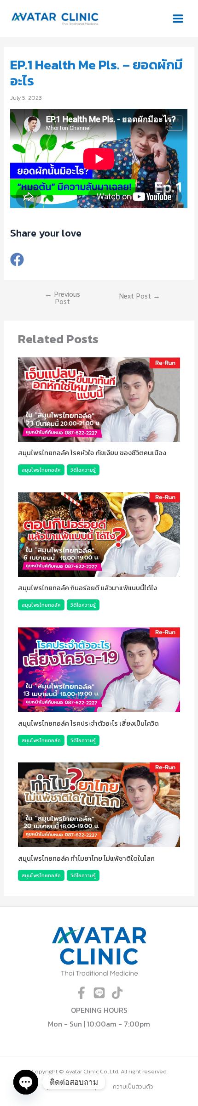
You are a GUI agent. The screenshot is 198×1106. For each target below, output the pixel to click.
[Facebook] (17, 260)
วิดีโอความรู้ (83, 470)
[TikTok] (117, 993)
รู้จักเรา (54, 1086)
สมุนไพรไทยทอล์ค (41, 470)
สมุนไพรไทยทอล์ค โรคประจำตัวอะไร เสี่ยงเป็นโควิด (88, 723)
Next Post (139, 295)
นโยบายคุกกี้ (88, 1086)
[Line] (99, 993)
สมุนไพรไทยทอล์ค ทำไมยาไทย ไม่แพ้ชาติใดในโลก (86, 858)
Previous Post (62, 297)
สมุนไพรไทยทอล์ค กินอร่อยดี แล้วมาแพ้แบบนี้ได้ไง (87, 588)
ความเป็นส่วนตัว (133, 1086)
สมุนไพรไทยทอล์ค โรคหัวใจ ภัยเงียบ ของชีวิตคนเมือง (92, 453)
